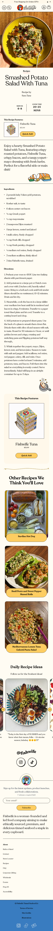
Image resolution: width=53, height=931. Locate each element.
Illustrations (26, 918)
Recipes (26, 71)
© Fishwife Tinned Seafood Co (26, 903)
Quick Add (28, 134)
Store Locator (8, 859)
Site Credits (26, 913)
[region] (26, 2)
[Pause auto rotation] (47, 1)
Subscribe (26, 807)
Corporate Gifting (9, 873)
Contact (6, 854)
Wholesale (7, 877)
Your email (11, 801)
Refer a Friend (8, 849)
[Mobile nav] (4, 7)
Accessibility (7, 891)
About (5, 844)
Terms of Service (26, 908)
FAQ (4, 868)
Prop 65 (6, 887)
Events (5, 882)
